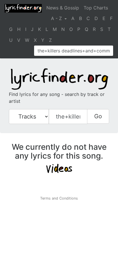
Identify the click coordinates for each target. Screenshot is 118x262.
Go (98, 116)
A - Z (57, 18)
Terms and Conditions (59, 198)
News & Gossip (62, 8)
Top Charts (96, 8)
